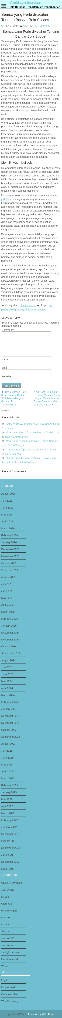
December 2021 (10, 834)
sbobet (5, 924)
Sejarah (5, 931)
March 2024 (8, 695)
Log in (4, 980)
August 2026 (8, 493)
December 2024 (10, 632)
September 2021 (10, 847)
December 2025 (10, 549)
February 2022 (9, 820)
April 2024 (7, 688)
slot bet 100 (7, 938)
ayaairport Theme (17, 1014)
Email (5, 367)
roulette (5, 917)
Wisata (5, 966)
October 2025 (9, 563)
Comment (8, 329)
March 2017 (8, 868)
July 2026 (6, 500)
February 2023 (9, 785)
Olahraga (6, 903)
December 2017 (10, 861)
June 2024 (7, 674)
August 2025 (8, 577)
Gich (25, 25)
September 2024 (10, 653)
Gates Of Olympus (11, 882)
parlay (12, 309)
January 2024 (9, 709)
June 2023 (7, 757)
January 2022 (9, 827)
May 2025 (6, 597)
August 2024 (8, 660)
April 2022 (7, 806)
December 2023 (10, 715)
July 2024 (6, 667)
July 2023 (6, 750)
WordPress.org (9, 1001)
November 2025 (10, 556)
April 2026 (7, 521)
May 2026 (6, 514)
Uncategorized (28, 305)
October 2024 (9, 646)
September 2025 (10, 570)
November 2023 (10, 722)
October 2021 (9, 840)
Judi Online (7, 889)
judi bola (6, 199)
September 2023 (10, 736)
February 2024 (9, 702)
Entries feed (8, 987)
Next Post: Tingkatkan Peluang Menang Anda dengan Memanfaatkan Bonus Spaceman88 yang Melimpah (47, 398)
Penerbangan (9, 910)
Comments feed (10, 994)
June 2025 (7, 590)
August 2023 (8, 743)
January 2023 (9, 792)
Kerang (5, 896)
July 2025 (6, 584)
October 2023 (9, 729)
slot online (7, 945)
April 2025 (7, 604)
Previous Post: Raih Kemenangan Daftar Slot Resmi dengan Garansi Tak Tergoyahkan (13, 398)
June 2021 (7, 854)
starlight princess (10, 952)
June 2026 (7, 507)
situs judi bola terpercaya (31, 309)
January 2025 (9, 625)
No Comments (42, 25)
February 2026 (9, 535)
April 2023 (7, 771)
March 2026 (8, 528)
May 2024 (6, 681)
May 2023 (6, 764)
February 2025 (9, 618)
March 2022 (8, 813)
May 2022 (6, 799)
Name (5, 359)
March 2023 (8, 778)
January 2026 (9, 542)
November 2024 (10, 639)
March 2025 (8, 611)
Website (6, 376)
